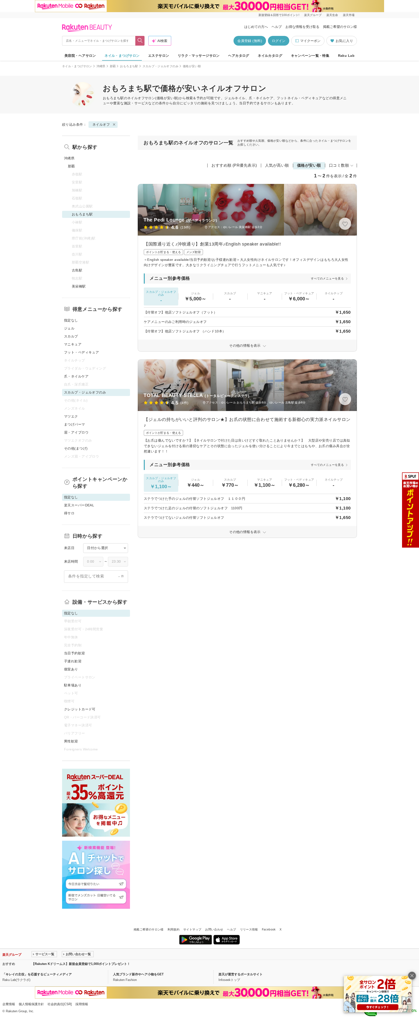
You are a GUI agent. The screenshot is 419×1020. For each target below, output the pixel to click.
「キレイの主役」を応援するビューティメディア (37, 974)
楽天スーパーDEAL (79, 505)
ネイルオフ (136, 98)
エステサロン (158, 56)
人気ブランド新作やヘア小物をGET (138, 974)
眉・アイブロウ (76, 432)
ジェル (69, 328)
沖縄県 (101, 66)
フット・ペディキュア (81, 352)
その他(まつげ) (76, 448)
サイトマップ (192, 929)
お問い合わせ (214, 929)
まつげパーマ (74, 424)
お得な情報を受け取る (302, 27)
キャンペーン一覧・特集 (310, 56)
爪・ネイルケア (76, 376)
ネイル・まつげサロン (122, 56)
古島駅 (77, 270)
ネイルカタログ (270, 56)
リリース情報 (249, 929)
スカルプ (71, 336)
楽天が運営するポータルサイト (240, 974)
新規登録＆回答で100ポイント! (278, 15)
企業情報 (8, 1004)
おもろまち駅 (129, 66)
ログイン (278, 41)
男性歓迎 (71, 741)
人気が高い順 (277, 165)
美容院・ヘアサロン (80, 56)
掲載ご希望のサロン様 (340, 27)
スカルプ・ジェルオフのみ (160, 66)
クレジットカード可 (80, 709)
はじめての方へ (256, 27)
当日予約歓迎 (74, 653)
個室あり (71, 669)
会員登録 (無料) (249, 41)
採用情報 (81, 1004)
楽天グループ (313, 15)
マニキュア (72, 344)
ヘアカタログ (238, 56)
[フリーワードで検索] (140, 41)
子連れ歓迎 (72, 661)
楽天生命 (332, 15)
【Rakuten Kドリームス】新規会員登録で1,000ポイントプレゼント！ (81, 964)
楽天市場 (349, 15)
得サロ (69, 513)
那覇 (113, 66)
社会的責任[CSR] (60, 1004)
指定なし (71, 320)
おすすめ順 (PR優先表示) (234, 165)
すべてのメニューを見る (327, 278)
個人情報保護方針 (31, 1004)
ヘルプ (277, 27)
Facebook (269, 929)
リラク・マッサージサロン (199, 56)
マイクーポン (310, 41)
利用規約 (173, 929)
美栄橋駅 (79, 286)
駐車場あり (72, 685)
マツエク (71, 416)
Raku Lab (346, 56)
